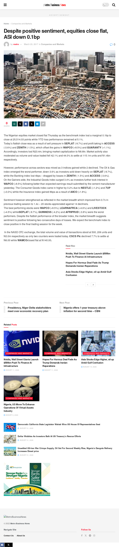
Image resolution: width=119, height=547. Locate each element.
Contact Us (9, 535)
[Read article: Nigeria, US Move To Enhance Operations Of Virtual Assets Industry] (21, 388)
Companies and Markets (21, 23)
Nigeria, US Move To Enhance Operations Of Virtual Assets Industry (19, 408)
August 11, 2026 (12, 370)
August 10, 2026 (90, 367)
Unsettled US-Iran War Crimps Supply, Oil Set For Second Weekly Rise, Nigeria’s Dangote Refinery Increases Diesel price (65, 449)
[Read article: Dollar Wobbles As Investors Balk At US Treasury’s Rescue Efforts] (10, 439)
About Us (21, 535)
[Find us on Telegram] (90, 535)
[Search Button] (113, 4)
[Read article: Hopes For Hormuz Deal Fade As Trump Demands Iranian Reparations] (60, 343)
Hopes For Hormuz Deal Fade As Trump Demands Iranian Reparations (87, 264)
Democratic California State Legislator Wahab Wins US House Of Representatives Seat (59, 424)
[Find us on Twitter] (86, 535)
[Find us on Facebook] (81, 535)
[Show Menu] (5, 4)
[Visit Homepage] (54, 4)
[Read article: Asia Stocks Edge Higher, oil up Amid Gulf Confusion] (99, 343)
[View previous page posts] (87, 284)
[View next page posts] (93, 284)
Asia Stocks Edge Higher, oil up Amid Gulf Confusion (88, 273)
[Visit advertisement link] (59, 11)
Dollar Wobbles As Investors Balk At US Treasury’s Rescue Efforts (49, 436)
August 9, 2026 (11, 415)
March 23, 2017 (31, 44)
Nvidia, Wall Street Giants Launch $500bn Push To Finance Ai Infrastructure (88, 255)
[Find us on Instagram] (94, 535)
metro (16, 44)
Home (6, 23)
